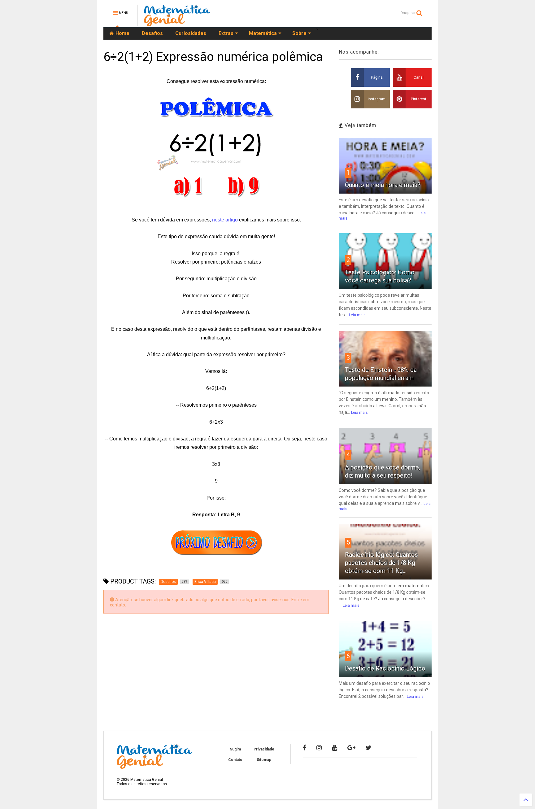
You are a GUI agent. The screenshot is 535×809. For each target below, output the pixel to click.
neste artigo (225, 219)
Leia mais (357, 315)
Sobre (299, 33)
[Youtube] (334, 747)
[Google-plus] (351, 747)
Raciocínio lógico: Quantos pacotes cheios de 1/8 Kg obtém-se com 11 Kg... (381, 563)
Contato (235, 760)
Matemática (263, 33)
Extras (226, 33)
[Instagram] (319, 747)
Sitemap (264, 760)
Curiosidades (190, 33)
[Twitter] (369, 747)
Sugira (235, 749)
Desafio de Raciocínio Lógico (385, 668)
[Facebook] (304, 747)
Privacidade (264, 749)
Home (121, 33)
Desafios (152, 33)
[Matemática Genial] (177, 23)
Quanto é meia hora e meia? (382, 185)
